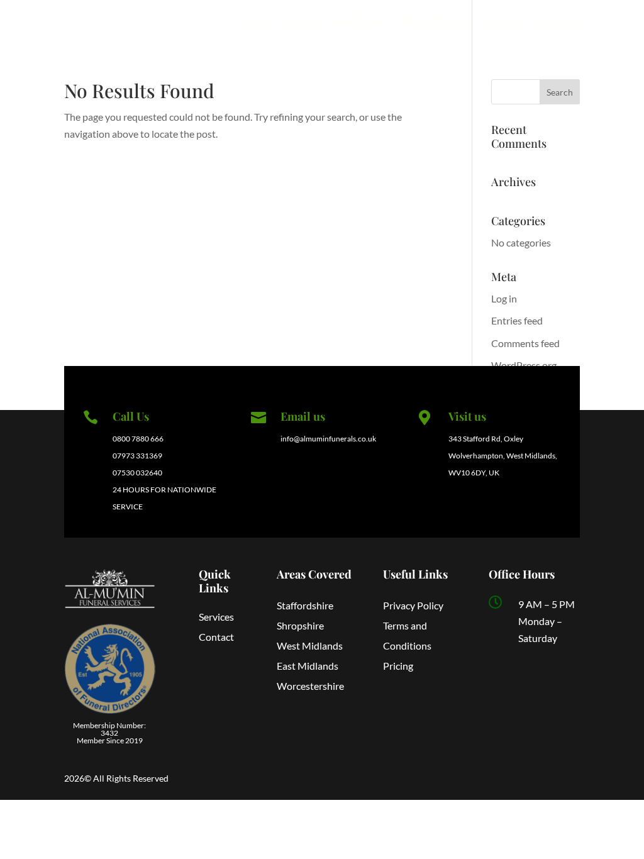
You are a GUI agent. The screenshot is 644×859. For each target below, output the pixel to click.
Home (252, 22)
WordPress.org (524, 365)
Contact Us (556, 22)
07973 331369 (137, 455)
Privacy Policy (413, 605)
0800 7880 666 (138, 438)
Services (298, 22)
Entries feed (517, 320)
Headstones (358, 22)
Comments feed (525, 343)
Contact (216, 637)
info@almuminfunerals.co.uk (328, 438)
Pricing (501, 22)
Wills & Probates (435, 22)
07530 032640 (137, 472)
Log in (504, 298)
